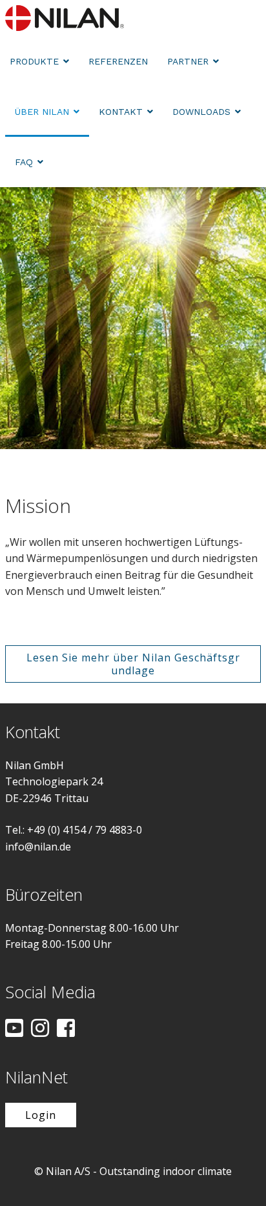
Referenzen (118, 61)
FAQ (24, 162)
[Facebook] (66, 1029)
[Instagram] (40, 1029)
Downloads (201, 111)
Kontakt (121, 111)
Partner (188, 61)
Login (40, 1115)
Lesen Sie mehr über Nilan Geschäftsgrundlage (133, 664)
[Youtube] (14, 1029)
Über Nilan (42, 111)
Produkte (34, 61)
